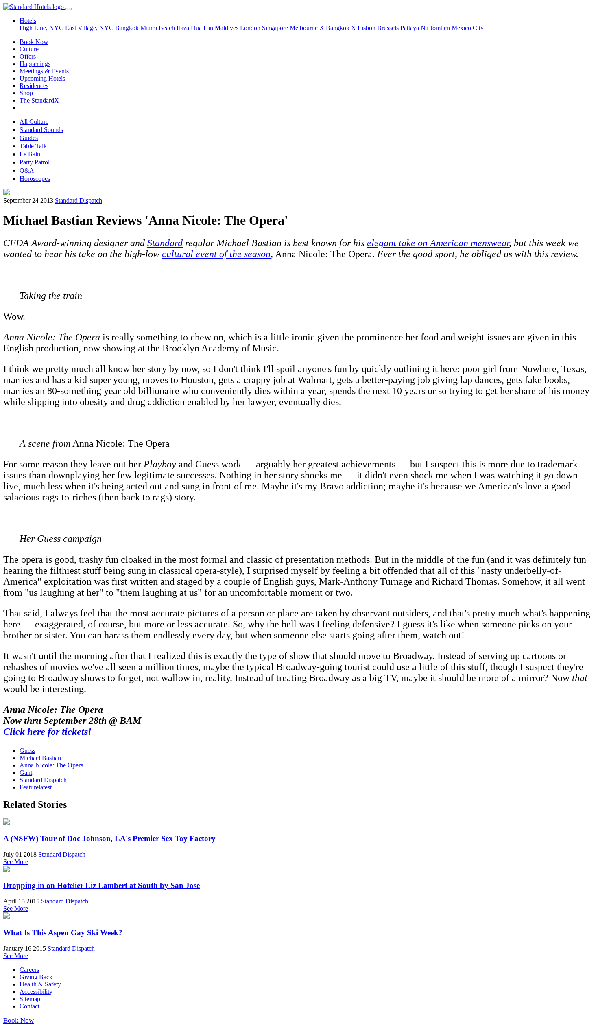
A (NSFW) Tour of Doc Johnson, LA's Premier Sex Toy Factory (109, 838)
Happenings (35, 63)
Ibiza (183, 27)
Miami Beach (158, 27)
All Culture (34, 121)
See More (15, 861)
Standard (165, 243)
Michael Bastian (40, 757)
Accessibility (36, 991)
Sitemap (30, 998)
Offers (28, 56)
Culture (29, 49)
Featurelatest (36, 787)
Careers (29, 969)
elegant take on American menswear (438, 243)
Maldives (226, 27)
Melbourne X (307, 27)
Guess (27, 750)
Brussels (388, 27)
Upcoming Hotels (42, 78)
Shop (26, 93)
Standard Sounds (41, 129)
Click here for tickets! (47, 731)
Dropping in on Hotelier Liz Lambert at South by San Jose (101, 885)
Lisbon (366, 27)
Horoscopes (35, 178)
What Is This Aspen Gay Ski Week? (62, 932)
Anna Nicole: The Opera (51, 765)
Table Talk (33, 145)
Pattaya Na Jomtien (425, 27)
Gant (26, 772)
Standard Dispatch (78, 200)
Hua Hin (202, 27)
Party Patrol (35, 162)
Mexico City (468, 27)
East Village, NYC (89, 27)
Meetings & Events (44, 71)
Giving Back (36, 976)
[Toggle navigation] (68, 9)
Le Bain (30, 154)
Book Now (34, 41)
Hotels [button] (28, 20)
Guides (29, 137)
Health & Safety (40, 984)
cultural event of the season (216, 254)
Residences (34, 85)
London (251, 27)
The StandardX (39, 100)
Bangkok (127, 27)
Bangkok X (341, 27)
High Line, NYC (41, 27)
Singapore (275, 27)
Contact (29, 1006)
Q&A (27, 170)
